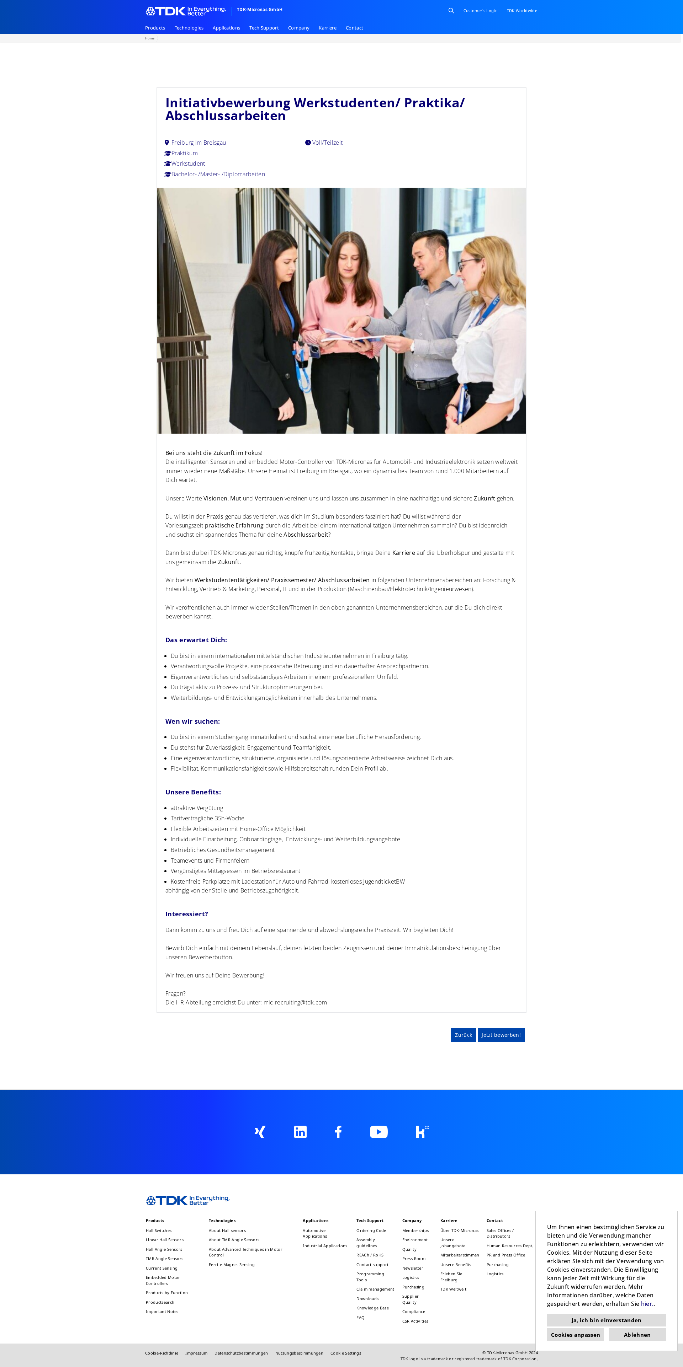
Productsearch (160, 1302)
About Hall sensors (227, 1230)
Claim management (375, 1289)
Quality (409, 1249)
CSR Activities (415, 1321)
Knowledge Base (372, 1307)
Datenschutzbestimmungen (241, 1353)
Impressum (196, 1353)
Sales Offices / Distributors (500, 1233)
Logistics (410, 1277)
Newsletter (412, 1268)
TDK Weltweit (453, 1289)
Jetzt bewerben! (501, 1034)
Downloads (367, 1298)
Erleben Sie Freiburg (451, 1276)
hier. (647, 1304)
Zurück (463, 1034)
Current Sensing (162, 1268)
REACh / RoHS (369, 1255)
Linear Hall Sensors (165, 1239)
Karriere (328, 28)
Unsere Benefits (455, 1264)
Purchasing (413, 1287)
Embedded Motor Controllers (163, 1280)
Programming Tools (370, 1276)
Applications (226, 28)
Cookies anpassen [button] (575, 1334)
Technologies (189, 28)
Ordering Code (371, 1230)
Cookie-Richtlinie (161, 1353)
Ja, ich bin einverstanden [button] (607, 1320)
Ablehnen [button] (637, 1334)
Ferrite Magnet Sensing (232, 1264)
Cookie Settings (345, 1353)
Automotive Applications (315, 1233)
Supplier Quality (410, 1299)
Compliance (413, 1311)
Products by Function (167, 1292)
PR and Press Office (506, 1255)
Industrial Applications (325, 1245)
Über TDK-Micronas (459, 1230)
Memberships (415, 1230)
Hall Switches (158, 1230)
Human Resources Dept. (510, 1245)
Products (155, 28)
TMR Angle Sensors (164, 1258)
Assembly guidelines (366, 1242)
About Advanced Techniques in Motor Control (245, 1252)
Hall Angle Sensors (164, 1249)
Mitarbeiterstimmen (460, 1255)
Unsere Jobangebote (453, 1242)
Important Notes (162, 1311)
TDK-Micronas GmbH (259, 9)
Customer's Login (481, 10)
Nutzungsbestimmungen (299, 1353)
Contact (354, 28)
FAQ (360, 1317)
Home (149, 38)
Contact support (372, 1264)
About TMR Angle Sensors (234, 1239)
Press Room (413, 1258)
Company (298, 28)
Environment (415, 1239)
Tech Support (264, 28)
